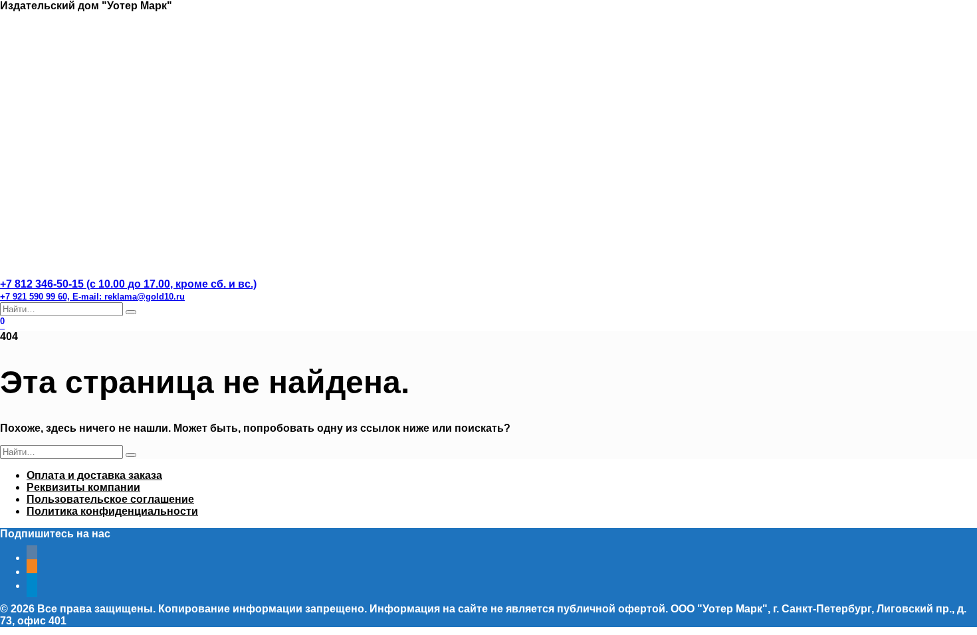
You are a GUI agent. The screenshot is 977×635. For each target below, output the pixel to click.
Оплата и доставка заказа (94, 475)
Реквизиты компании (83, 487)
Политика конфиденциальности (112, 511)
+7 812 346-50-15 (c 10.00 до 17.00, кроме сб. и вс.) (128, 290)
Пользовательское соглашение (110, 499)
